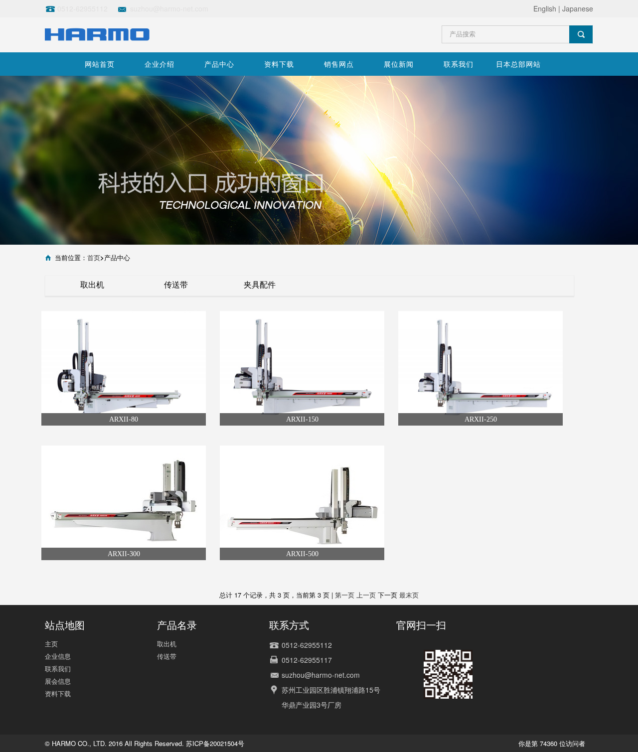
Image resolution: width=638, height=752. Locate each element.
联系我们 (459, 64)
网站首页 (100, 64)
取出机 (92, 284)
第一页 (344, 595)
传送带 (176, 284)
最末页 (409, 595)
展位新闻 (399, 64)
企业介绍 (159, 64)
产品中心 (219, 64)
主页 (51, 643)
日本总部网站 (518, 64)
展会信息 (58, 681)
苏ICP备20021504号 (215, 743)
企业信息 (58, 656)
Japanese (577, 8)
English (544, 8)
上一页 (366, 595)
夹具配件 (260, 284)
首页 (93, 257)
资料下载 (279, 64)
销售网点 (339, 64)
